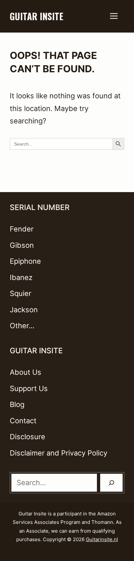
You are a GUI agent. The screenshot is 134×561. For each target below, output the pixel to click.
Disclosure (27, 436)
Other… (22, 325)
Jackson (24, 309)
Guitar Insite (36, 16)
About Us (25, 372)
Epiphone (25, 261)
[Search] (111, 483)
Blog (17, 404)
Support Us (29, 388)
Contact (23, 420)
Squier (20, 293)
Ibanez (21, 277)
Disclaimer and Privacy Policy (58, 453)
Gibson (22, 245)
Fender (22, 229)
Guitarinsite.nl (102, 539)
